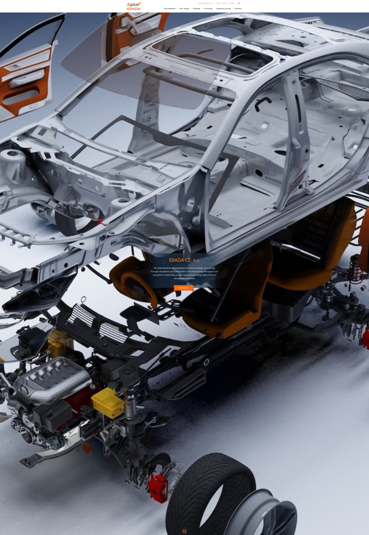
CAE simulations (170, 9)
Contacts (231, 3)
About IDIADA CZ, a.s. (206, 3)
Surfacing (196, 9)
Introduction (183, 288)
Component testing (223, 9)
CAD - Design (184, 9)
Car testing (208, 9)
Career (218, 3)
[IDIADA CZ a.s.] (134, 6)
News (224, 3)
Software (238, 9)
